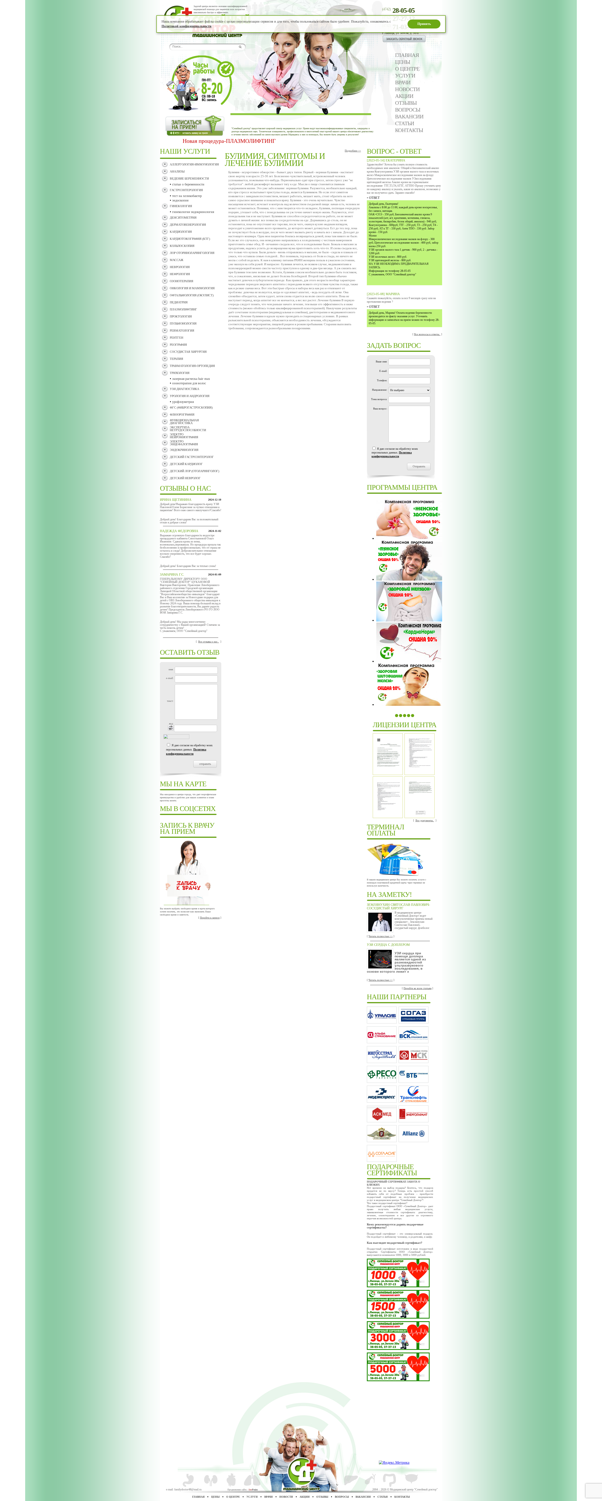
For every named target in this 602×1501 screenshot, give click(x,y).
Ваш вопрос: (380, 408)
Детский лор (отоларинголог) (194, 471)
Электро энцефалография (184, 443)
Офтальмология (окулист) (192, 295)
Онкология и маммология (192, 288)
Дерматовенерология (188, 224)
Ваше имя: (381, 361)
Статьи (404, 123)
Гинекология (181, 206)
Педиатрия (179, 302)
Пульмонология (183, 323)
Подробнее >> (353, 150)
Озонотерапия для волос (189, 383)
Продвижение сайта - (242, 1489)
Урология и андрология (190, 396)
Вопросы (407, 110)
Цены (402, 62)
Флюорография (182, 414)
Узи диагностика (184, 389)
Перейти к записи (210, 917)
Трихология (180, 373)
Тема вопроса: (379, 399)
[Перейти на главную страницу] (221, 36)
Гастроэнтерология (186, 190)
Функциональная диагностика (184, 421)
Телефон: (382, 380)
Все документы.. (425, 820)
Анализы (177, 171)
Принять (424, 24)
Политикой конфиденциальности (186, 26)
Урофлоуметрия (183, 402)
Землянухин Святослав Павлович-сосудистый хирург (398, 906)
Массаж (176, 260)
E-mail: (383, 370)
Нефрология (180, 274)
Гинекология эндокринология (193, 212)
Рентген (176, 337)
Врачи (403, 82)
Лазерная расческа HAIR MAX (191, 379)
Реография (178, 344)
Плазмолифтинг (183, 309)
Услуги (405, 76)
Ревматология (182, 330)
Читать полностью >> (380, 936)
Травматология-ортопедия (192, 366)
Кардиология (181, 231)
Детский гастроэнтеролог (192, 457)
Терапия (176, 359)
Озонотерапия (181, 281)
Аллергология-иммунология (194, 164)
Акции (404, 96)
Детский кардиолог (186, 464)
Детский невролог (185, 478)
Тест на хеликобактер (187, 196)
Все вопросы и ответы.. (427, 334)
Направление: (379, 389)
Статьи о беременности (188, 184)
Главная (407, 55)
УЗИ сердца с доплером (388, 945)
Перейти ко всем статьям (418, 988)
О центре (407, 69)
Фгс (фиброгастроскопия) (191, 407)
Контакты (409, 130)
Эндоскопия (180, 200)
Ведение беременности (189, 178)
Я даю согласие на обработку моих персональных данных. (189, 749)
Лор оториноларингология (192, 253)
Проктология (181, 316)
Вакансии (409, 117)
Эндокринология (184, 450)
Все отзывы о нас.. (208, 641)
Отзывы (406, 103)
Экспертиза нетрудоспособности (188, 428)
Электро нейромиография (184, 436)
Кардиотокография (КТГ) (190, 239)
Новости (407, 89)
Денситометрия (183, 217)
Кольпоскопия (182, 246)
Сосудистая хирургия (188, 351)
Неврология (180, 267)
